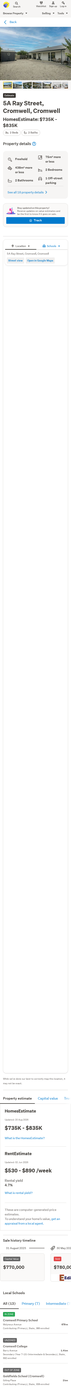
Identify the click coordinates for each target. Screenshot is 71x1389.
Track (38, 220)
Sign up (53, 6)
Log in (63, 6)
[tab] (20, 245)
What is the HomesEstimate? (25, 1138)
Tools (61, 13)
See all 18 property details (26, 192)
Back (13, 22)
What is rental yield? (19, 1193)
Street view (15, 260)
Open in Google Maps (40, 260)
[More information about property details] (34, 143)
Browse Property (13, 13)
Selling (46, 13)
